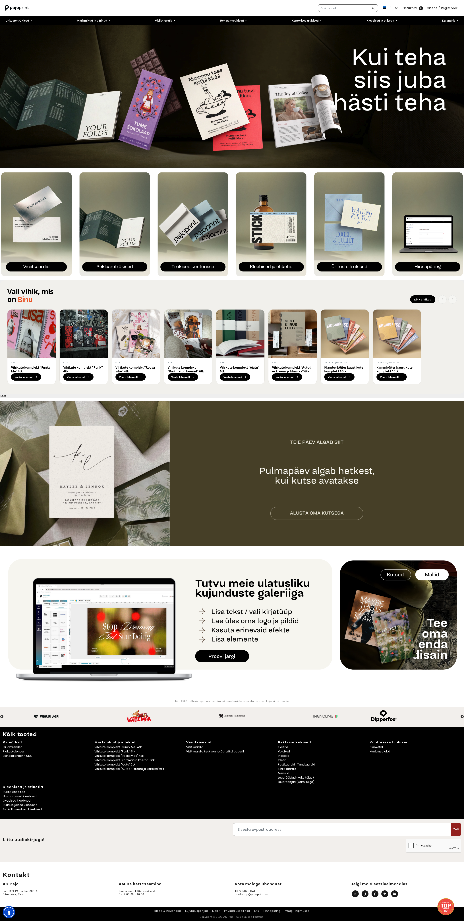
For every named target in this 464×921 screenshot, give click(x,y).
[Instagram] (356, 894)
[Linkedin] (395, 894)
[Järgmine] (452, 299)
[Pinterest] (385, 894)
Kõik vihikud (422, 299)
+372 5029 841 (245, 891)
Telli (456, 829)
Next (462, 717)
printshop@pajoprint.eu (251, 894)
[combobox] (386, 8)
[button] (9, 912)
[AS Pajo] (17, 8)
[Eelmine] (442, 299)
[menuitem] (19, 20)
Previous (2, 717)
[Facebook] (375, 894)
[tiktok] (365, 894)
